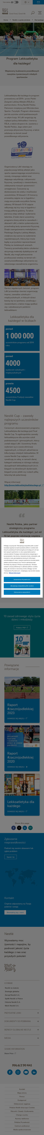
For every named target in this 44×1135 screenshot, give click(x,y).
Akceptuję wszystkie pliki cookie (22, 586)
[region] (22, 567)
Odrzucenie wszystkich (22, 592)
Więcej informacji (14, 573)
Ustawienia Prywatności (22, 579)
